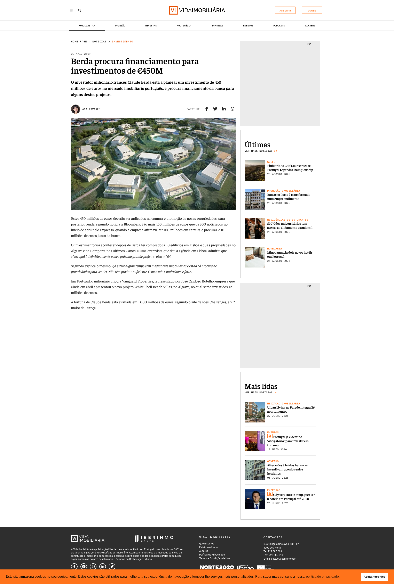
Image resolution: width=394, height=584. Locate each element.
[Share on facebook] (206, 109)
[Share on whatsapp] (232, 109)
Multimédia (184, 25)
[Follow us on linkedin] (102, 566)
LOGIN (312, 10)
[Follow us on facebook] (74, 566)
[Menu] (71, 10)
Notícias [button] (84, 25)
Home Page (79, 41)
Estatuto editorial (208, 547)
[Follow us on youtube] (83, 566)
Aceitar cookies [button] (374, 576)
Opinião (120, 25)
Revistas (151, 25)
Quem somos (206, 543)
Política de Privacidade (212, 554)
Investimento (122, 41)
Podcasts (279, 25)
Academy (310, 25)
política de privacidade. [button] (323, 576)
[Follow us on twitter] (112, 566)
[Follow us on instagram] (93, 566)
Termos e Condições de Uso (214, 558)
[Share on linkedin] (224, 109)
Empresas (217, 25)
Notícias (99, 41)
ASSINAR (285, 10)
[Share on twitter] (215, 109)
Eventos (248, 25)
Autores (203, 551)
